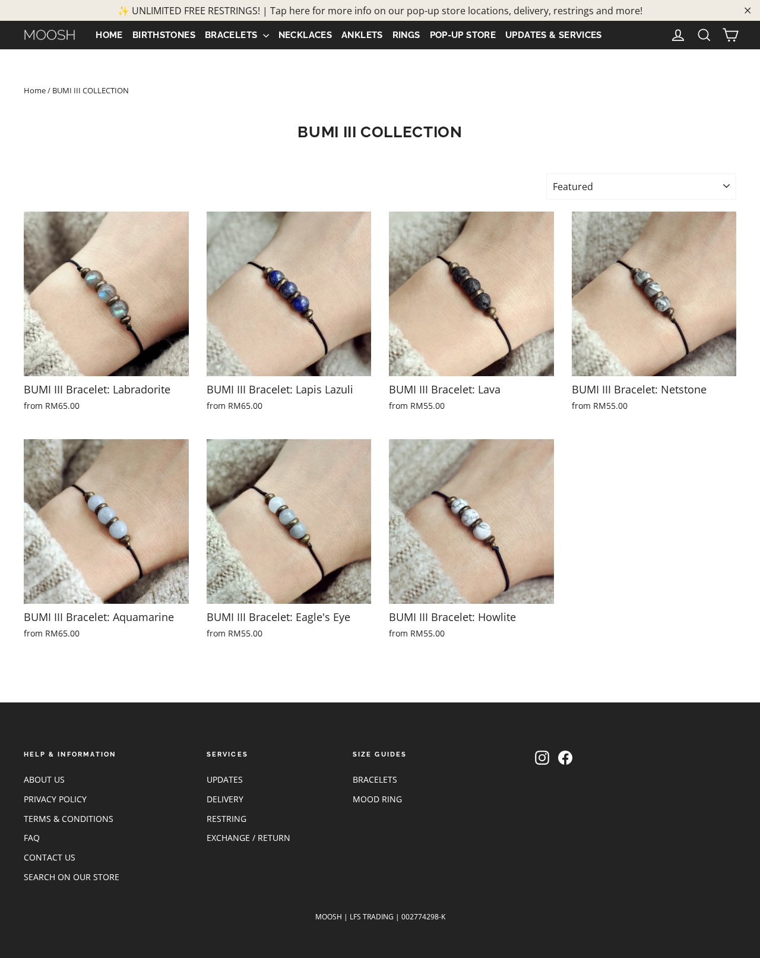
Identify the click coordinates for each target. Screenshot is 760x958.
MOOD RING (377, 799)
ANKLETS (362, 35)
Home (35, 90)
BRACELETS (232, 35)
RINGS (406, 35)
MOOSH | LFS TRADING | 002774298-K (380, 917)
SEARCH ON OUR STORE (71, 877)
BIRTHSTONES (163, 35)
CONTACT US (49, 857)
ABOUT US (44, 779)
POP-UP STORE (463, 35)
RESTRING (226, 818)
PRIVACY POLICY (55, 799)
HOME (109, 35)
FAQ (32, 837)
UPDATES (225, 779)
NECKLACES (305, 35)
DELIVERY (225, 799)
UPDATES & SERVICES (553, 35)
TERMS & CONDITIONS (68, 818)
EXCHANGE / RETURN (248, 837)
